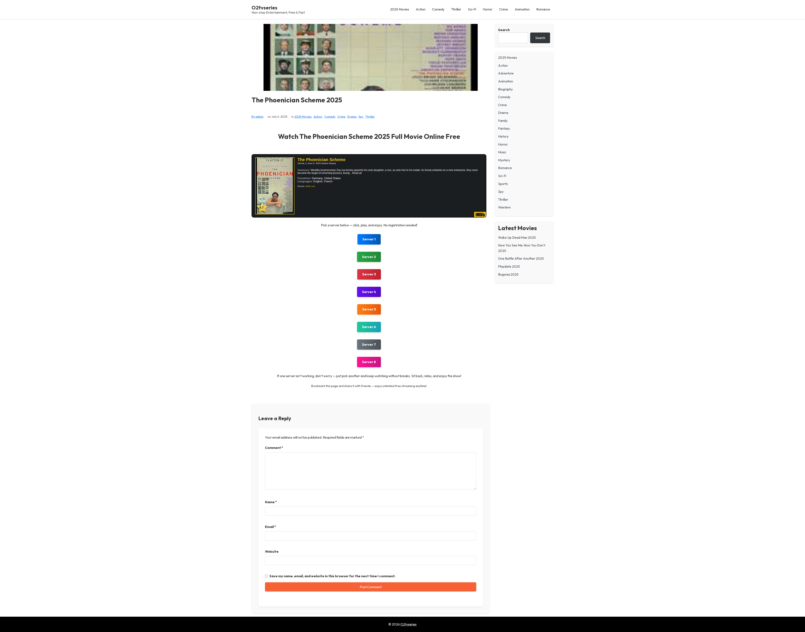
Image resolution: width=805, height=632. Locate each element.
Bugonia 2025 (508, 274)
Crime (341, 117)
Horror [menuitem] (487, 9)
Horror (503, 144)
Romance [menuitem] (543, 9)
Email (270, 527)
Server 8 (369, 362)
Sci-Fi (502, 176)
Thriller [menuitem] (456, 9)
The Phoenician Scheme (321, 159)
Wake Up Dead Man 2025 (517, 237)
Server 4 (369, 292)
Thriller (370, 117)
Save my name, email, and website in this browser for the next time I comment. (332, 576)
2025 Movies (303, 117)
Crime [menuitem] (503, 9)
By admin (258, 117)
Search (504, 30)
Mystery (504, 160)
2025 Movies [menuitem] (399, 9)
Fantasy (504, 128)
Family (503, 121)
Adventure (506, 73)
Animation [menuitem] (522, 9)
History (503, 136)
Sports (503, 184)
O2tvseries (264, 7)
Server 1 (369, 239)
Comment (274, 448)
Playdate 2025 (509, 266)
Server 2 (369, 257)
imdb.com (310, 186)
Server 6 (369, 327)
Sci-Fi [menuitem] (472, 9)
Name (271, 502)
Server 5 (369, 309)
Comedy (329, 117)
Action (318, 117)
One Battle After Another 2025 (521, 258)
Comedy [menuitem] (438, 9)
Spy (360, 117)
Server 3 (369, 274)
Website (272, 551)
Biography (505, 89)
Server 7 (369, 344)
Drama (351, 117)
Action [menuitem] (420, 9)
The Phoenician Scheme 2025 (297, 100)
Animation (505, 81)
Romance (505, 168)
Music (502, 152)
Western (504, 207)
